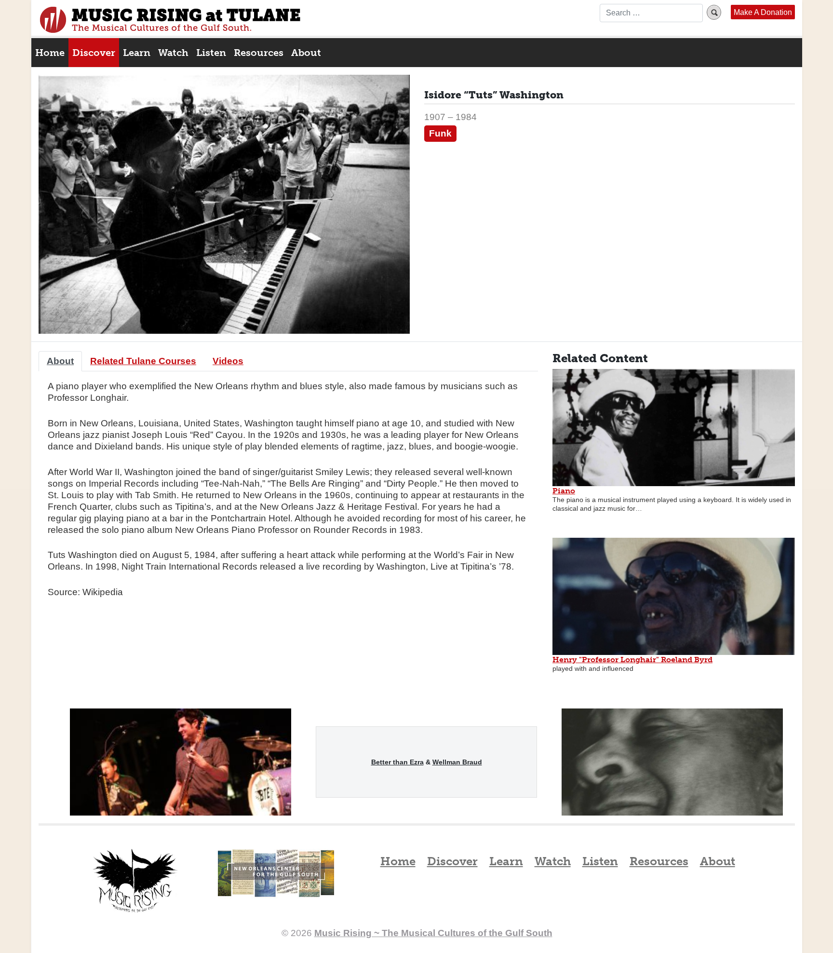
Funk (440, 133)
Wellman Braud (457, 762)
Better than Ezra (397, 762)
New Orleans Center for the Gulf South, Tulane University (276, 883)
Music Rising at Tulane (135, 881)
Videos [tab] (228, 361)
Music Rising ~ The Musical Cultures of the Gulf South (170, 19)
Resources (258, 52)
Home (50, 52)
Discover (93, 52)
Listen (211, 52)
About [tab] (60, 361)
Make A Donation (763, 12)
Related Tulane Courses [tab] (143, 361)
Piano (563, 490)
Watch (173, 52)
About (306, 52)
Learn (136, 52)
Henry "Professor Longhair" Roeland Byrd (632, 659)
